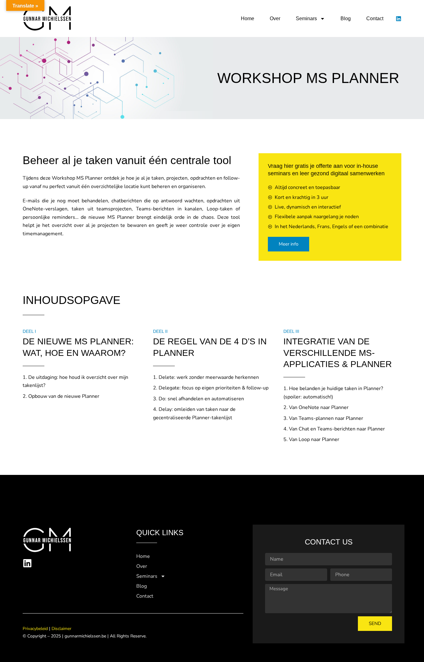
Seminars (306, 18)
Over (275, 18)
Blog (346, 18)
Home (247, 18)
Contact (374, 18)
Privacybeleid (35, 629)
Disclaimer (61, 629)
